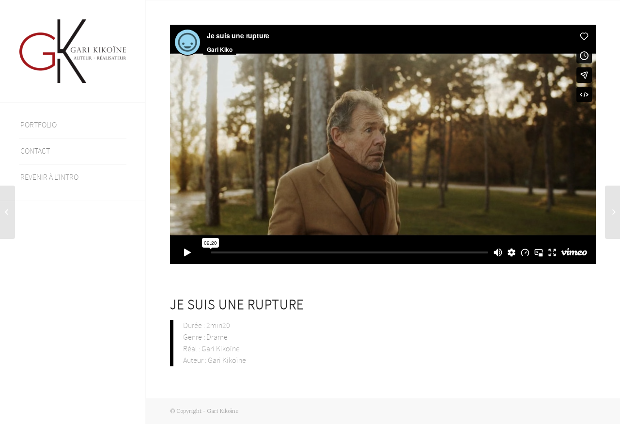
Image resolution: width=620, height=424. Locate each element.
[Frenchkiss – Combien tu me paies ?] (612, 212)
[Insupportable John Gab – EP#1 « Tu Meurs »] (7, 212)
